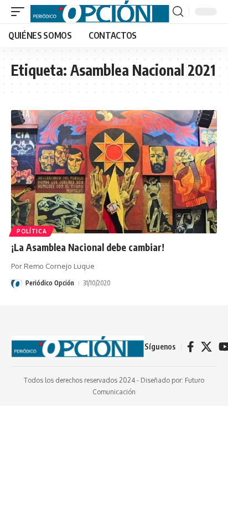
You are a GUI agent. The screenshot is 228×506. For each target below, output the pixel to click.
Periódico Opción (49, 283)
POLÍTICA (32, 231)
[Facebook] (190, 346)
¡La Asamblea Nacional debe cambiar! (87, 247)
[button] (20, 11)
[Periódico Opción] (100, 11)
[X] (206, 346)
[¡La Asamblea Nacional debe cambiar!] (114, 171)
